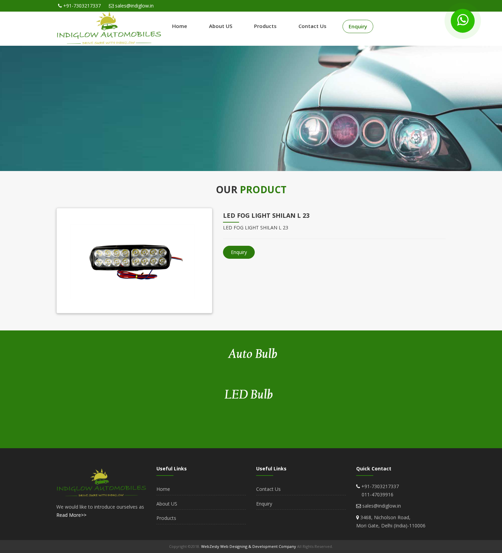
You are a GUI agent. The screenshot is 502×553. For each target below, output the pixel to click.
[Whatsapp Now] (463, 21)
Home (179, 26)
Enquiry (358, 26)
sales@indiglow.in (134, 5)
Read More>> (71, 515)
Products (265, 26)
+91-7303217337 (82, 5)
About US (220, 26)
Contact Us (312, 26)
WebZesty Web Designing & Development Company (249, 546)
